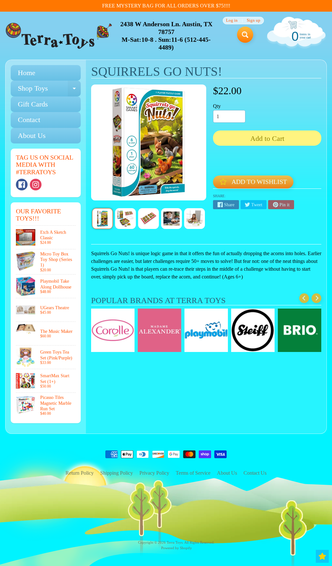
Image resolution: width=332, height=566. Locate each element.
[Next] (316, 298)
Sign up (253, 20)
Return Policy (79, 473)
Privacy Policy (154, 473)
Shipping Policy (116, 473)
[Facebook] (22, 184)
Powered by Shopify (176, 548)
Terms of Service (193, 473)
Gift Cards (33, 104)
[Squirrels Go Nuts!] (102, 218)
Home (26, 73)
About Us (32, 135)
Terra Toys (175, 542)
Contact (29, 120)
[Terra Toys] (59, 35)
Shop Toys (49, 90)
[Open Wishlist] (322, 556)
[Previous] (304, 298)
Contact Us (255, 473)
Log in (232, 20)
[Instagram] (36, 184)
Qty (217, 106)
